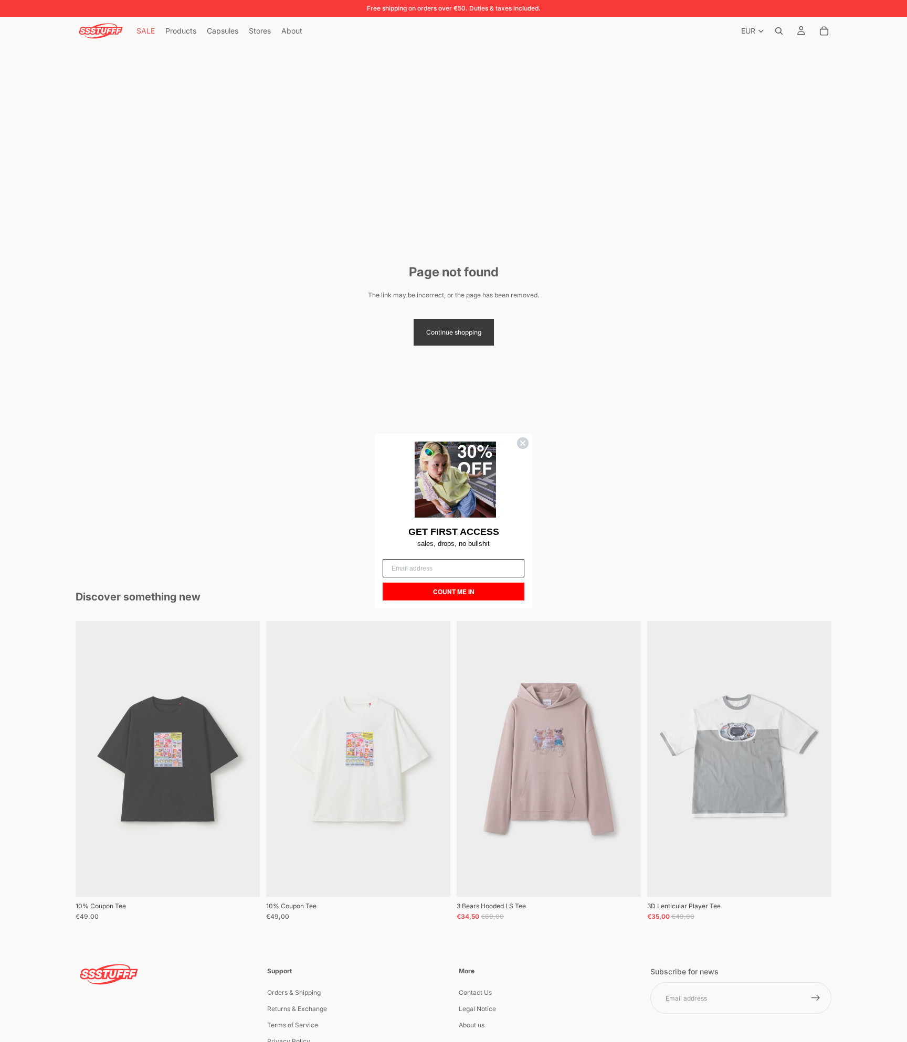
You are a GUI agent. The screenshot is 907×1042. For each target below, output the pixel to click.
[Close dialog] (523, 443)
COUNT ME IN (453, 591)
